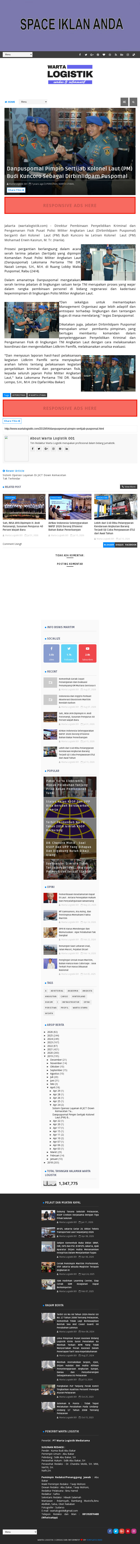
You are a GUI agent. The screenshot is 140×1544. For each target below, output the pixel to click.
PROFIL (65, 1008)
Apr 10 (57, 1138)
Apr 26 (57, 1097)
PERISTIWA (10, 497)
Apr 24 (57, 1104)
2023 (50, 1042)
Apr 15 (57, 1131)
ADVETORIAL (57, 991)
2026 (50, 1031)
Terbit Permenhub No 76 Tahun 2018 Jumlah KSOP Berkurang (65, 826)
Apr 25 (57, 1101)
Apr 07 (57, 1141)
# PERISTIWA (18, 395)
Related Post (13, 486)
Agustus (55, 1073)
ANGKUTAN (102, 497)
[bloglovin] (104, 54)
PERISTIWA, (52, 183)
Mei (52, 1084)
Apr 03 (57, 1148)
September (56, 1070)
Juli (52, 1077)
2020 (50, 1052)
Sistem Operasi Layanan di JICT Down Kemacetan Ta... (73, 1110)
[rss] (115, 54)
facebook (130, 544)
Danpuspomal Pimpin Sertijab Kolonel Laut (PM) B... (73, 1116)
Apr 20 (57, 1124)
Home (11, 101)
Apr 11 (57, 1134)
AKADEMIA (73, 991)
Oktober (55, 1066)
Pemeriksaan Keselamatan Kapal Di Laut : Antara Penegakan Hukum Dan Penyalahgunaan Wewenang (77, 897)
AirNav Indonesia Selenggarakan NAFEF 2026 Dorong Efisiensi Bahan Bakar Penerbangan (68, 526)
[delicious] (133, 54)
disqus (119, 544)
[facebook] (80, 54)
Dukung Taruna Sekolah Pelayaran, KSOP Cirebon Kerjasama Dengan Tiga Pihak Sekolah (78, 1215)
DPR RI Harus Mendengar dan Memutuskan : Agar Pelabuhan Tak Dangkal (77, 932)
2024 (50, 1038)
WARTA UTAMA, (66, 183)
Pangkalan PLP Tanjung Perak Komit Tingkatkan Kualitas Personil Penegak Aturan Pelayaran (78, 1389)
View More (130, 486)
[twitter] (86, 54)
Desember (56, 1059)
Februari (55, 1155)
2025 (50, 1035)
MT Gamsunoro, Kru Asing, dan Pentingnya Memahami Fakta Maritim (75, 915)
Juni (52, 1080)
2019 (50, 1056)
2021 (50, 1049)
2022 (50, 1045)
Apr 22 (57, 1120)
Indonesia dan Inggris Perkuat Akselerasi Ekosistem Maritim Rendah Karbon (75, 699)
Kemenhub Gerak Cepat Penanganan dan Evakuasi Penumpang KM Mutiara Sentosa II (77, 682)
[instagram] (127, 54)
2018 (50, 1162)
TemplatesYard (94, 1540)
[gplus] (92, 54)
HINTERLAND (79, 996)
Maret (54, 1152)
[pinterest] (98, 54)
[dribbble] (110, 54)
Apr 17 (57, 1127)
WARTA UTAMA (80, 1008)
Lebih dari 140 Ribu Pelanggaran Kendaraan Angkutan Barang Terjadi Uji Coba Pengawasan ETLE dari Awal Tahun (114, 528)
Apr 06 (57, 1145)
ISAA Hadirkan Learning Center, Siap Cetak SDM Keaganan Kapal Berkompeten (78, 1284)
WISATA (49, 1013)
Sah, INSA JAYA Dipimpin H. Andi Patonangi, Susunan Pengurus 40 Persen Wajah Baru (23, 526)
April (53, 1087)
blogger (109, 544)
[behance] (121, 54)
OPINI (87, 1002)
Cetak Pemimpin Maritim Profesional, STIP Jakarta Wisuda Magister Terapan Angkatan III (78, 1267)
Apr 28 (57, 1094)
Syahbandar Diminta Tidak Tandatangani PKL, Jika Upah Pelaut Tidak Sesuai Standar (69, 867)
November (56, 1063)
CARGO (64, 996)
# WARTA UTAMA (37, 395)
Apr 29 (57, 1090)
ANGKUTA (87, 991)
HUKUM (49, 1002)
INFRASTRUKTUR (71, 1002)
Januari (54, 1158)
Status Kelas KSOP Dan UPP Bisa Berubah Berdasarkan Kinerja (68, 805)
